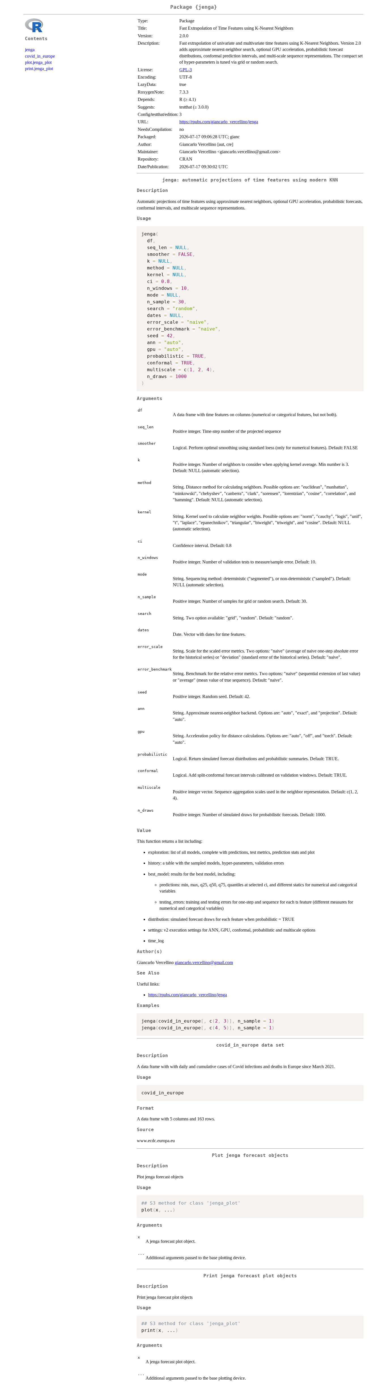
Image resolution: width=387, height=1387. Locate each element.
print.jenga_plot (39, 68)
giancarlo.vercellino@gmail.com (204, 962)
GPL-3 (185, 69)
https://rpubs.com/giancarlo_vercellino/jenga (218, 121)
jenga (30, 49)
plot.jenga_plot (38, 62)
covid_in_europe (40, 56)
